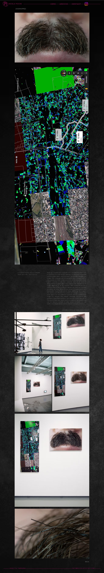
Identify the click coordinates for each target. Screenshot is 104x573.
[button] (64, 4)
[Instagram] (86, 4)
